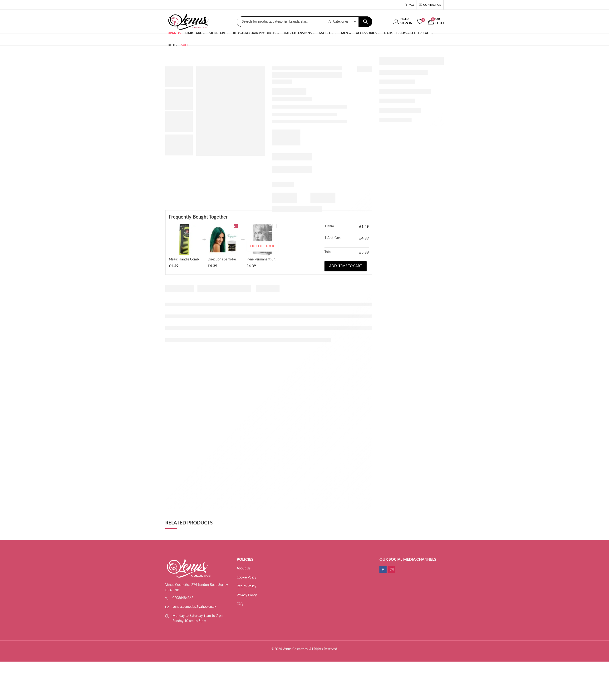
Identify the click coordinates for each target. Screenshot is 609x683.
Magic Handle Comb (184, 259)
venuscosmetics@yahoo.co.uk (194, 606)
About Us (243, 568)
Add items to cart (345, 266)
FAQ (240, 604)
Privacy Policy (247, 595)
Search (365, 21)
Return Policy (246, 586)
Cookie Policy (246, 577)
